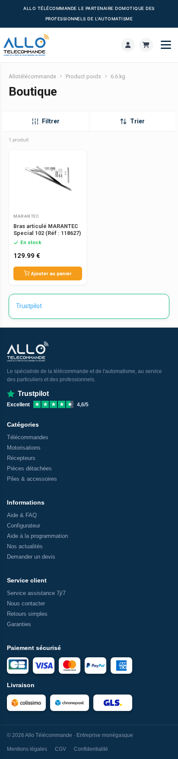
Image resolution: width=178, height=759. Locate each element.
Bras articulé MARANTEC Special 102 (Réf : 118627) (47, 229)
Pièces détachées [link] (29, 468)
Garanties (19, 624)
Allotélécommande (32, 76)
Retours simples (27, 614)
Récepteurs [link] (21, 458)
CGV (60, 749)
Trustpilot (29, 305)
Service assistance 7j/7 (36, 593)
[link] (128, 45)
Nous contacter (26, 603)
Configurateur (23, 525)
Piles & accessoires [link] (32, 479)
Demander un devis (31, 556)
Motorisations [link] (24, 447)
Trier (137, 121)
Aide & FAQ (22, 515)
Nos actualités (25, 546)
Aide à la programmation (37, 536)
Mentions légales (27, 749)
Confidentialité (91, 749)
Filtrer (51, 121)
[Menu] (166, 45)
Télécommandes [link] (27, 437)
